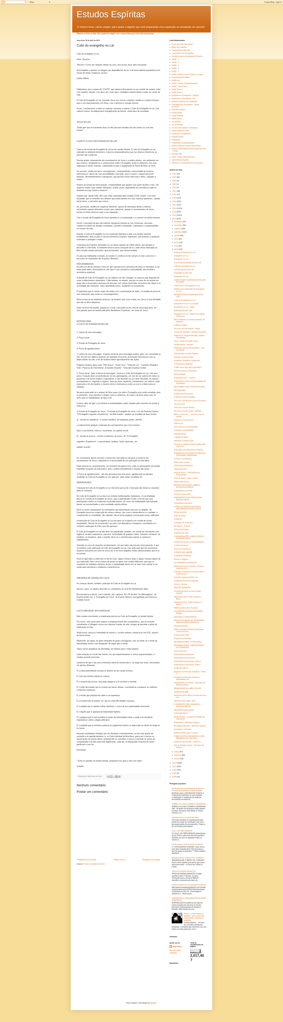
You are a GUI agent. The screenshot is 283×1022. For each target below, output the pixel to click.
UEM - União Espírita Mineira (183, 157)
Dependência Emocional (184, 654)
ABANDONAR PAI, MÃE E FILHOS (187, 688)
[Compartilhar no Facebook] (116, 776)
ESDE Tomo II (177, 92)
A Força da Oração (181, 529)
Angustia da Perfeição (183, 638)
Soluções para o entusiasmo (185, 371)
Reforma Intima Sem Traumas (186, 608)
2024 (174, 181)
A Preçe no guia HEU (182, 494)
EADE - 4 (175, 68)
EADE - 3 (175, 65)
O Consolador (177, 125)
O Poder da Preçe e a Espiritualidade (189, 542)
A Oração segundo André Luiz (186, 577)
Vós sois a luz (179, 404)
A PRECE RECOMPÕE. (183, 552)
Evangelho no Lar (181, 256)
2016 (174, 208)
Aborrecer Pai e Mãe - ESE (184, 701)
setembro (178, 232)
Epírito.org (176, 80)
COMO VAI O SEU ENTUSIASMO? (187, 367)
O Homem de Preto (181, 635)
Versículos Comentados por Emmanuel (187, 163)
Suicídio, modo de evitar (183, 357)
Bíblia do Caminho (179, 47)
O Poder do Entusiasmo (183, 394)
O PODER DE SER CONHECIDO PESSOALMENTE (187, 705)
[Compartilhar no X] (113, 776)
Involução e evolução (182, 729)
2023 (174, 184)
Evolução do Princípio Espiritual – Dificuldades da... (187, 678)
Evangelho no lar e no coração (186, 304)
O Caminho (176, 122)
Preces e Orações (181, 559)
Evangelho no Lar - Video (184, 307)
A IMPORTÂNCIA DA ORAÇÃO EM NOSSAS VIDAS (187, 499)
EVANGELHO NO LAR (183, 273)
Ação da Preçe (180, 516)
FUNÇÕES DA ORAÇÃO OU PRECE (188, 450)
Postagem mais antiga (151, 860)
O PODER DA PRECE (182, 556)
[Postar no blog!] (111, 776)
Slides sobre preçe (181, 482)
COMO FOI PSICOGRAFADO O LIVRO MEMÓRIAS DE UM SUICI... (189, 737)
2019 (174, 198)
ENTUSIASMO (180, 374)
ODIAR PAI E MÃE (181, 692)
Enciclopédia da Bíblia (181, 77)
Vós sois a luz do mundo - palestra (187, 411)
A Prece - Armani (180, 584)
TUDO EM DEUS (180, 713)
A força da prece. (180, 512)
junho (176, 242)
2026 (174, 174)
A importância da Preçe (183, 491)
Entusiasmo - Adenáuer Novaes (186, 722)
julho (176, 239)
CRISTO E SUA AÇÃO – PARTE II (187, 742)
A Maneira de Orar (181, 533)
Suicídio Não (177, 154)
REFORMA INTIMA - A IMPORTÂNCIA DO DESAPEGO (189, 646)
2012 (174, 763)
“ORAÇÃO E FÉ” (180, 469)
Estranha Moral (180, 434)
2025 (174, 177)
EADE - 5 (175, 71)
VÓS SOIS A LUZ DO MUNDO (186, 427)
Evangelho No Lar (181, 276)
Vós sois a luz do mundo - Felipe (187, 329)
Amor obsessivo (180, 651)
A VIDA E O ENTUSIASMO (184, 397)
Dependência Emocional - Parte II (187, 661)
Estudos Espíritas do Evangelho (184, 101)
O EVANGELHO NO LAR (184, 270)
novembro (178, 225)
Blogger (153, 1003)
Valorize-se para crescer (183, 420)
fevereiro (178, 755)
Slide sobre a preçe (182, 462)
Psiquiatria (176, 140)
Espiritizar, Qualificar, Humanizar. (187, 360)
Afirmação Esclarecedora (184, 710)
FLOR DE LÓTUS (181, 668)
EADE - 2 (175, 62)
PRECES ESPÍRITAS (182, 588)
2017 (174, 205)
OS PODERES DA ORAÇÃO (185, 563)
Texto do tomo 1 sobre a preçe (186, 478)
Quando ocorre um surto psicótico (185, 817)
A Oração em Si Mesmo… (184, 523)
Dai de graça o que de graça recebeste (187, 844)
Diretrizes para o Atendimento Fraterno (187, 56)
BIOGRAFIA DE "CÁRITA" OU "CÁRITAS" (188, 858)
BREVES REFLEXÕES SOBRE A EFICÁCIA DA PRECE (187, 486)
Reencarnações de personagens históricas (189, 885)
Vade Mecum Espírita (180, 160)
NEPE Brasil (177, 119)
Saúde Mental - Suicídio (183, 345)
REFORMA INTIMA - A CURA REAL (188, 642)
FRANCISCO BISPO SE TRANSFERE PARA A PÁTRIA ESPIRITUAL (189, 621)
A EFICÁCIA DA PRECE (183, 466)
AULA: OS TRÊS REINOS (182, 831)
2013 (174, 219)
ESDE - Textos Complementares (185, 83)
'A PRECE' (178, 519)
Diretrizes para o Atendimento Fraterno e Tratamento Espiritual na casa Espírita (188, 789)
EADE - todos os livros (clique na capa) (187, 74)
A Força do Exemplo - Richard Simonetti (190, 332)
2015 (174, 212)
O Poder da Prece (181, 545)
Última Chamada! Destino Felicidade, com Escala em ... (189, 630)
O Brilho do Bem (180, 325)
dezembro (178, 222)
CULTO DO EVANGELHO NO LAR (187, 263)
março (177, 752)
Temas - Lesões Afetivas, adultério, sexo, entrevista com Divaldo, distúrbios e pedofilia (194, 917)
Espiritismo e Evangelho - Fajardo (185, 95)
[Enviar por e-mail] (108, 776)
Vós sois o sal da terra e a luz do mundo (190, 401)
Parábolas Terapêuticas (181, 134)
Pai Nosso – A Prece (182, 526)
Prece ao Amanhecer (182, 549)
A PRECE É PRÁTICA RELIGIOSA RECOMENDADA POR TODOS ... (188, 508)
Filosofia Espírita (178, 110)
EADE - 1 (175, 59)
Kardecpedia (177, 113)
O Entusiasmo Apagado (183, 364)
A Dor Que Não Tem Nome (182, 44)
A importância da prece (183, 503)
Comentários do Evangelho (183, 53)
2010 (174, 770)
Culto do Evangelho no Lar (184, 252)
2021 (174, 191)
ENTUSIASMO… (180, 390)
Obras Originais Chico (180, 131)
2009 (174, 773)
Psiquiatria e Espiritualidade (183, 143)
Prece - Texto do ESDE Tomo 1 (186, 341)
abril (176, 249)
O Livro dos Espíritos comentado (185, 128)
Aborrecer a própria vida (183, 441)
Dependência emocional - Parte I (187, 665)
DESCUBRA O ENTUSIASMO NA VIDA (189, 387)
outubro (177, 229)
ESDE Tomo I (177, 89)
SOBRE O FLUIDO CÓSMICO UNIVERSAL (189, 804)
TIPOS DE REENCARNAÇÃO (183, 871)
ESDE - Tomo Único (180, 86)
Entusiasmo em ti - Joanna (184, 378)
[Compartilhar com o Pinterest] (119, 776)
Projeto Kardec (178, 137)
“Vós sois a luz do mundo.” (184, 407)
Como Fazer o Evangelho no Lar (187, 286)
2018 (174, 201)
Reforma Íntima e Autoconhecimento (186, 146)
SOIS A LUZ (178, 423)
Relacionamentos (181, 626)
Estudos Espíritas (111, 14)
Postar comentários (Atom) (94, 864)
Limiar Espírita (177, 116)
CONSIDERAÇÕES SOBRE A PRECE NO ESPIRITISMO (189, 537)
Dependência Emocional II (184, 658)
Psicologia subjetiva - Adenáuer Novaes (190, 726)
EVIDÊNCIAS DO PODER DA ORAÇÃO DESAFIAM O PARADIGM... (189, 454)
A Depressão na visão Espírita (186, 354)
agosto (177, 236)
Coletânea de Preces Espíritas (186, 581)
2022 (174, 188)
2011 (174, 766)
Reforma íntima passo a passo (186, 733)
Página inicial (119, 860)
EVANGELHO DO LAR (183, 311)
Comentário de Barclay (181, 50)
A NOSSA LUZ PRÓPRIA (184, 430)
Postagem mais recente (86, 860)
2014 (174, 215)
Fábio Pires (177, 946)
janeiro (177, 759)
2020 (174, 194)
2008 (174, 777)
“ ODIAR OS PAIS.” (181, 437)
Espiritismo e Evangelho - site (183, 98)
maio (176, 246)
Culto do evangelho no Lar (184, 266)
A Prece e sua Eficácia (183, 459)
